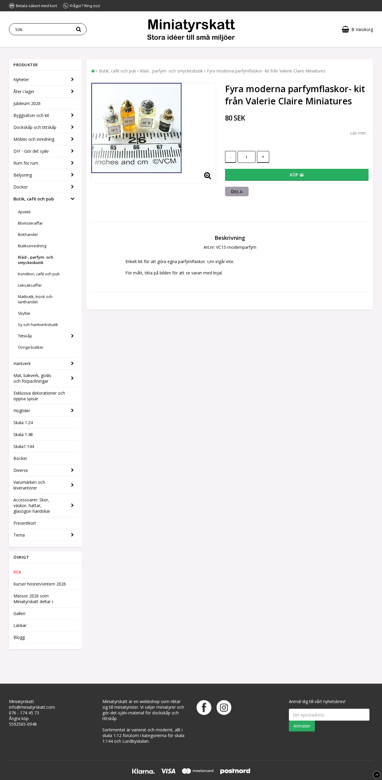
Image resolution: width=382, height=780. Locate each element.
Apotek (24, 211)
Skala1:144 (23, 446)
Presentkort (24, 523)
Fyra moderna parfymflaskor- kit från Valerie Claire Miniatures (266, 71)
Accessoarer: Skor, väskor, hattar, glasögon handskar (31, 505)
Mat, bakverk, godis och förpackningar (32, 378)
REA (17, 572)
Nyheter (21, 79)
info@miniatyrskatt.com (32, 707)
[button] (357, 29)
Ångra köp (19, 718)
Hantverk (22, 363)
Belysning (22, 175)
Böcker (20, 458)
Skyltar (24, 313)
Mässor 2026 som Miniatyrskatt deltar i (33, 598)
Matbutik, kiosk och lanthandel (35, 299)
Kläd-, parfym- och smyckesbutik (35, 259)
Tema (19, 535)
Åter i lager (23, 91)
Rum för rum (25, 163)
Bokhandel (28, 234)
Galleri (19, 613)
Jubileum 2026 (27, 103)
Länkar (20, 625)
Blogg (19, 637)
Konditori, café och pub (39, 274)
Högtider (21, 410)
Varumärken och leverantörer (29, 485)
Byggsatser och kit (31, 115)
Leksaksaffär (30, 285)
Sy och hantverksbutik (38, 324)
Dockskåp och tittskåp (34, 127)
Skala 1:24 (23, 422)
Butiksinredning (32, 245)
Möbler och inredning (33, 139)
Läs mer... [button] (359, 133)
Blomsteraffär (30, 223)
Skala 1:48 (23, 434)
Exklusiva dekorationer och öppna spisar (39, 395)
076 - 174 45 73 (24, 713)
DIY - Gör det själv (31, 151)
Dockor (20, 187)
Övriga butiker (31, 347)
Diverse (20, 470)
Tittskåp (25, 336)
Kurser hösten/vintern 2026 (39, 584)
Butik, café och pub (33, 199)
